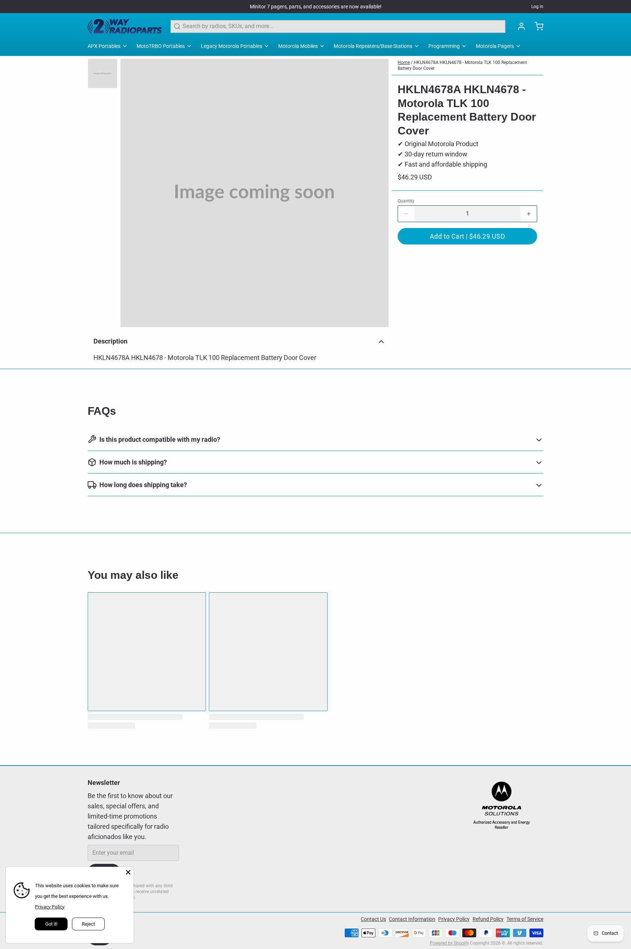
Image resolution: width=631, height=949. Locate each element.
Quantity (406, 201)
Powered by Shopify (449, 943)
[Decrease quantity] (406, 214)
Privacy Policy (454, 919)
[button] (467, 236)
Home (404, 62)
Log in (537, 6)
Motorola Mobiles (298, 46)
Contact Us (373, 919)
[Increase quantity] (529, 214)
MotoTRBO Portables (161, 46)
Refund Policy (488, 919)
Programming (444, 46)
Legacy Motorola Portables (231, 46)
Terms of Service (524, 919)
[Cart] (536, 26)
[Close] (128, 872)
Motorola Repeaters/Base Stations (373, 46)
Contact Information (412, 919)
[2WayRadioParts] (125, 26)
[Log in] (518, 26)
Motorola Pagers (495, 46)
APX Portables (104, 46)
